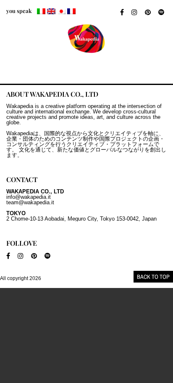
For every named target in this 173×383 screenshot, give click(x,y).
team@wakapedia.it (30, 202)
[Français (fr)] (71, 11)
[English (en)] (51, 11)
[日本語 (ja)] (61, 11)
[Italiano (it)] (41, 11)
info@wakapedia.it (28, 197)
